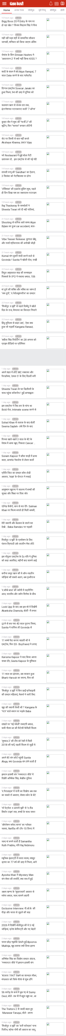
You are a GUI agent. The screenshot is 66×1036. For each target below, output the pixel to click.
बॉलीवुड (53, 10)
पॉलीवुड (31, 10)
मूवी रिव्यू (42, 10)
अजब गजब (19, 10)
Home (7, 10)
